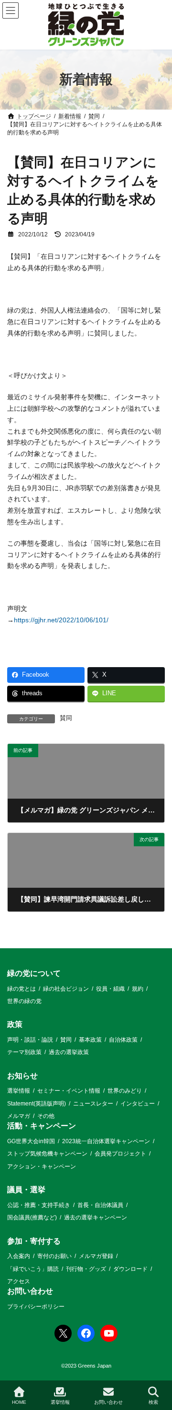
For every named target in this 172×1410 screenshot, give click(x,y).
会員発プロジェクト (120, 1154)
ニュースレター (93, 1103)
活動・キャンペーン (41, 1126)
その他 (45, 1116)
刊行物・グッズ (86, 1269)
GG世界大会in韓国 (31, 1141)
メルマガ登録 (96, 1256)
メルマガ (18, 1116)
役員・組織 (110, 988)
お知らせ (22, 1076)
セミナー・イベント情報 (68, 1091)
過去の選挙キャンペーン (95, 1218)
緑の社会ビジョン (66, 988)
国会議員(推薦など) (32, 1218)
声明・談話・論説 (30, 1039)
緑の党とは (21, 988)
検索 (153, 1402)
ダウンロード (130, 1269)
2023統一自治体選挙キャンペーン (106, 1141)
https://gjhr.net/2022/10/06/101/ (61, 620)
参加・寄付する (34, 1241)
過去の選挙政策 (69, 1052)
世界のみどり (125, 1091)
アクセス (18, 1281)
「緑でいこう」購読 (33, 1269)
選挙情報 (18, 1091)
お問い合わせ (30, 1292)
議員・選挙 (26, 1190)
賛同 (66, 718)
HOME (19, 1402)
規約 (137, 988)
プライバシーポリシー (35, 1306)
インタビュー (137, 1103)
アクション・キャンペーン (41, 1166)
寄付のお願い (54, 1256)
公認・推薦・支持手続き (38, 1205)
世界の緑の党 (24, 1001)
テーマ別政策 (24, 1052)
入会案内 (18, 1256)
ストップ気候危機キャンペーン (47, 1154)
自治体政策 (123, 1039)
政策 (14, 1025)
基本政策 (90, 1039)
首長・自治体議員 (100, 1205)
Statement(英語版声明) (36, 1103)
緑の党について (34, 973)
